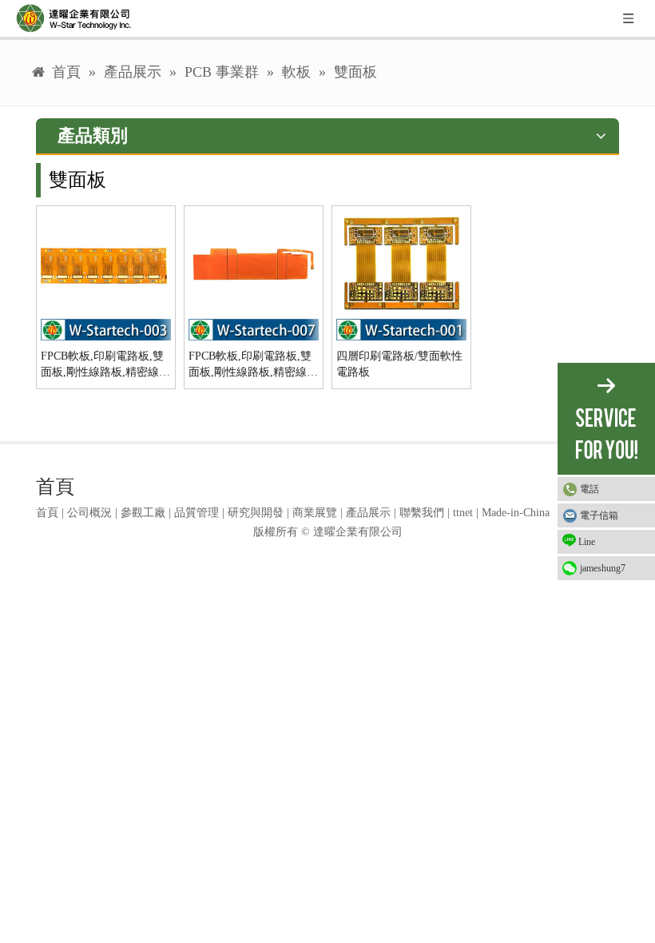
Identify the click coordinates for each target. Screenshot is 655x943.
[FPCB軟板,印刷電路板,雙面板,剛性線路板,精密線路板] (106, 275)
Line (586, 541)
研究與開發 (256, 513)
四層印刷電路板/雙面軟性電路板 (399, 364)
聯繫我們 (421, 513)
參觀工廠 (143, 513)
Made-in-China (516, 513)
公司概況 (89, 513)
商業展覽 (314, 513)
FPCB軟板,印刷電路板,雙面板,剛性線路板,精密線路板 (105, 365)
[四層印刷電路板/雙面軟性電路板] (401, 275)
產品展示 (368, 513)
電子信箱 (599, 515)
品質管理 (196, 513)
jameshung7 (602, 568)
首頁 (47, 513)
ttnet (463, 513)
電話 (589, 489)
